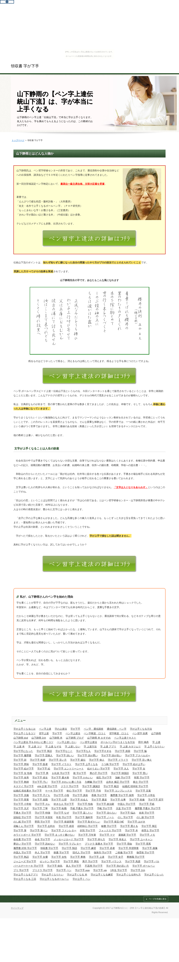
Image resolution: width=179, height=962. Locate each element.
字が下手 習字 (155, 799)
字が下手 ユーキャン (141, 839)
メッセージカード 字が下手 (69, 839)
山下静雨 (156, 733)
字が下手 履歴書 (22, 755)
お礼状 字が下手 (61, 773)
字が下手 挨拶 (37, 759)
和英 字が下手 (141, 777)
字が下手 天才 (21, 808)
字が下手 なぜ (61, 812)
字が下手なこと (64, 751)
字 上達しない (72, 746)
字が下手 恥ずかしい (88, 821)
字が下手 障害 (21, 799)
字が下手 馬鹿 (132, 861)
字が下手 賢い (140, 773)
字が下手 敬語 (111, 786)
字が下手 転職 (59, 808)
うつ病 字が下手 (110, 764)
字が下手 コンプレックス (118, 790)
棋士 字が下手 (140, 781)
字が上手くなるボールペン (54, 879)
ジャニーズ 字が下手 (24, 861)
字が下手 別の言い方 (117, 865)
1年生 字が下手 (118, 870)
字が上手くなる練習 (102, 874)
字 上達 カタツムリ (130, 746)
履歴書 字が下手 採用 (122, 795)
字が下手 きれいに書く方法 (66, 781)
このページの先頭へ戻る (156, 899)
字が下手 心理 (59, 799)
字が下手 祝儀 (137, 799)
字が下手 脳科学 (84, 817)
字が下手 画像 (149, 848)
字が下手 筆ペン (39, 830)
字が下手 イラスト (61, 764)
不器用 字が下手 (94, 865)
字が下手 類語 (69, 848)
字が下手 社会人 (79, 799)
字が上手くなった (154, 874)
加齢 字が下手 (123, 777)
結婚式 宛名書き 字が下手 (27, 790)
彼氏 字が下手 (104, 777)
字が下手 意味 (21, 764)
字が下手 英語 (44, 751)
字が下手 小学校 (22, 804)
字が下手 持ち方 (96, 839)
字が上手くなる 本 (77, 874)
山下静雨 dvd (20, 737)
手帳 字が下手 (104, 808)
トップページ (18, 140)
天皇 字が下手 (123, 808)
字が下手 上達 (96, 856)
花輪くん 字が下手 (23, 826)
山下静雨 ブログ (75, 737)
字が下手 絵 (43, 768)
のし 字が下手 (125, 817)
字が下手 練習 (88, 848)
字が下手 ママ (107, 834)
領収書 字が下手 (25, 66)
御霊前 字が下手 (145, 852)
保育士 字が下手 (150, 830)
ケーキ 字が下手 (54, 790)
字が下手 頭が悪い (87, 755)
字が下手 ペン (63, 870)
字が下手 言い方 (58, 759)
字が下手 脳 (140, 751)
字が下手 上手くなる (86, 764)
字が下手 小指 (61, 795)
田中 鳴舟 (143, 742)
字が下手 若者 (107, 848)
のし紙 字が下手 (22, 821)
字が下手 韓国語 (120, 773)
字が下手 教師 (21, 781)
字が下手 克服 (21, 795)
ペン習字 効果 (140, 733)
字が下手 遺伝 (77, 759)
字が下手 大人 (121, 768)
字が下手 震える (129, 826)
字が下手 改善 (21, 777)
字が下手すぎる (102, 751)
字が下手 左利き (46, 826)
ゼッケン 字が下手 (50, 861)
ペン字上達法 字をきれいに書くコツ (33, 742)
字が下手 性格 (85, 804)
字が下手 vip (100, 870)
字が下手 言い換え (142, 759)
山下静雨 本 (55, 737)
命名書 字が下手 (22, 839)
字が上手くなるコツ (24, 733)
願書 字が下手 (61, 852)
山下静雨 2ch (38, 737)
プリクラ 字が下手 (42, 870)
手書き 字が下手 (22, 812)
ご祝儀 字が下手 (124, 852)
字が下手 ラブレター (70, 843)
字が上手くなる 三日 (24, 879)
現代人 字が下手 (81, 852)
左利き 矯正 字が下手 (118, 781)
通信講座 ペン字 (116, 728)
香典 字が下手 (99, 795)
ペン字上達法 (73, 733)
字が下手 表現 (66, 826)
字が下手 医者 (40, 764)
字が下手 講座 (80, 795)
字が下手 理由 (124, 843)
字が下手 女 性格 (22, 773)
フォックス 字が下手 (110, 830)
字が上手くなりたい (52, 874)
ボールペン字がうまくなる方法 (118, 742)
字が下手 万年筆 (87, 834)
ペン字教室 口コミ (95, 733)
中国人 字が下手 (126, 804)
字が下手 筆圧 (149, 826)
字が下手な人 (83, 751)
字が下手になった (23, 751)
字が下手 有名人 (117, 839)
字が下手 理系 (143, 843)
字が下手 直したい (83, 812)
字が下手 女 (138, 768)
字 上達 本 (19, 746)
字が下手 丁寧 (40, 808)
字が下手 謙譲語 (91, 786)
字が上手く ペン (81, 879)
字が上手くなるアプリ (25, 874)
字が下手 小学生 (146, 795)
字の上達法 (61, 728)
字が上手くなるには (24, 728)
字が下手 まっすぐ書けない (60, 834)
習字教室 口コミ (119, 733)
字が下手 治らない (106, 812)
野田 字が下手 (42, 821)
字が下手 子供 (93, 790)
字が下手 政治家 (105, 804)
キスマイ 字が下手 (23, 786)
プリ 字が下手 (21, 870)
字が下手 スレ (42, 804)
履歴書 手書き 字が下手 (148, 808)
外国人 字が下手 (22, 852)
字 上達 (156, 742)
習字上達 (44, 733)
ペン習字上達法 (88, 742)
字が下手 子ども (41, 795)
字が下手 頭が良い (111, 755)
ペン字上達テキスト (125, 737)
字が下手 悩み (127, 812)
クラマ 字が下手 (70, 786)
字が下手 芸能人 (44, 755)
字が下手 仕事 (118, 799)
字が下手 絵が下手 (23, 768)
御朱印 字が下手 (103, 852)
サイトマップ (17, 908)
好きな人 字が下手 (64, 804)
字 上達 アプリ (108, 746)
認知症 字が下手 (22, 817)
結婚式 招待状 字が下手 (135, 786)
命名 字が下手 (42, 839)
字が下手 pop (82, 870)
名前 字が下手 (146, 812)
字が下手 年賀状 (44, 817)
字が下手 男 (41, 773)
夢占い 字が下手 (22, 843)
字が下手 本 (131, 830)
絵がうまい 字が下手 (98, 768)
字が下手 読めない (45, 843)
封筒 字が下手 (87, 830)
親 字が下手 (79, 773)
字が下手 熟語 (21, 856)
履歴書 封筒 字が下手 (25, 848)
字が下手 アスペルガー (137, 755)
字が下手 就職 (40, 799)
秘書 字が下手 (109, 826)
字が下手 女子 (115, 856)
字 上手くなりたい (154, 746)
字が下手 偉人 (96, 759)
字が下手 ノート (105, 817)
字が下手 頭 (19, 759)
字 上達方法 (90, 746)
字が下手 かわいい (83, 777)
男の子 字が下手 (99, 773)
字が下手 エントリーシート (69, 768)
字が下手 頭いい (65, 755)
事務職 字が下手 (136, 856)
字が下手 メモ (147, 834)
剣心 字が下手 (74, 790)
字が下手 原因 (122, 751)
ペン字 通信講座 (93, 728)
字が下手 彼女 (40, 777)
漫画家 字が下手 (127, 834)
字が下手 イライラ (118, 759)
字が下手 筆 (19, 830)
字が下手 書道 (99, 799)
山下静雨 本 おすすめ (99, 737)
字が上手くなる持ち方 (128, 874)
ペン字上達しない (66, 742)
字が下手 (75, 728)
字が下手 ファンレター (63, 830)
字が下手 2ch (138, 870)
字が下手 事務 (77, 856)
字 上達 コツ (35, 746)
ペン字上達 (45, 728)
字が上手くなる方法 (141, 728)
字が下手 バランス (111, 861)
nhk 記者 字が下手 (47, 786)
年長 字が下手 (63, 817)
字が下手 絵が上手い (134, 764)
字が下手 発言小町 (114, 821)
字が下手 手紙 (146, 804)
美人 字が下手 (73, 865)
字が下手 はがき (136, 821)
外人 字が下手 (42, 852)
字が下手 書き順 (60, 777)
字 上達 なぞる (53, 746)
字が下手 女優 (40, 856)
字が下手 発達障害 (64, 821)
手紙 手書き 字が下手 (82, 808)
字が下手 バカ (151, 861)
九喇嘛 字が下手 (94, 781)
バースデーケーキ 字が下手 (28, 865)
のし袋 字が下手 (145, 817)
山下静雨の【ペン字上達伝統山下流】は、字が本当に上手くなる (55, 101)
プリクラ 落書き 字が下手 (99, 843)
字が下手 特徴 (42, 812)
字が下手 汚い (40, 781)
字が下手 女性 (59, 856)
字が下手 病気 (54, 865)
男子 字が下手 (90, 861)
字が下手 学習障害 (128, 848)
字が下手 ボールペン (143, 865)
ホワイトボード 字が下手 (27, 834)
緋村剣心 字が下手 (87, 826)
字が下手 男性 (71, 861)
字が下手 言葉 (143, 790)
